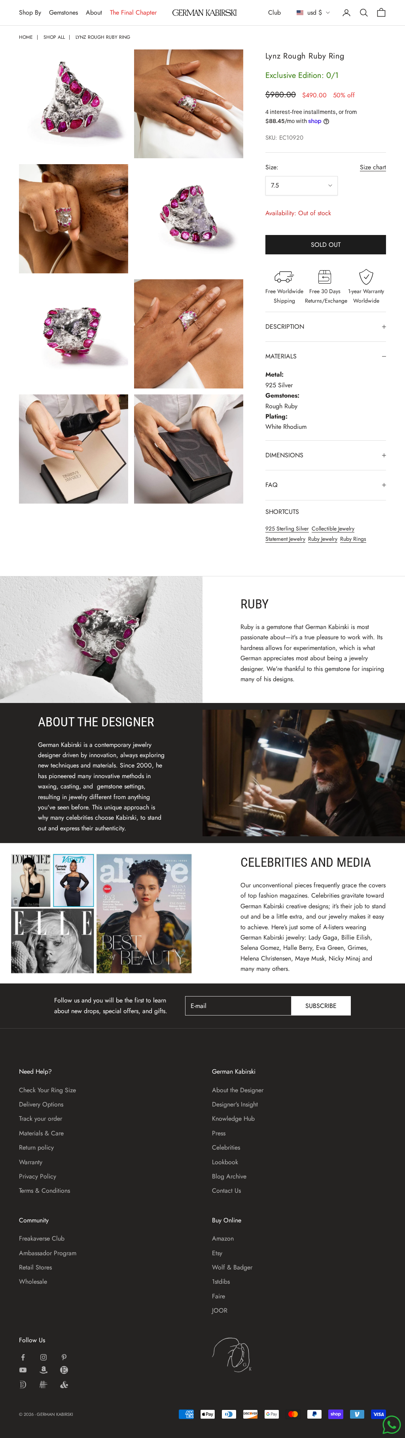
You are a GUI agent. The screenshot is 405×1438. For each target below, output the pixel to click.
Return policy (36, 1147)
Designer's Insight (235, 1104)
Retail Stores (35, 1267)
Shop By (30, 12)
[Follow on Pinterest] (64, 1357)
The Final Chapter (133, 12)
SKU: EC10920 (284, 137)
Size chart (373, 167)
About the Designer (237, 1090)
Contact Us (226, 1190)
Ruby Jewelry (322, 539)
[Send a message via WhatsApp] (391, 1424)
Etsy (217, 1253)
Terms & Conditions (44, 1190)
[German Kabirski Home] (256, 1355)
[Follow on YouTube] (23, 1370)
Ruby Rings (353, 539)
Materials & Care (41, 1133)
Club (274, 12)
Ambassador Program (47, 1253)
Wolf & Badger (232, 1267)
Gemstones (63, 12)
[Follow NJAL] (43, 1384)
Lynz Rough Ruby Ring (103, 37)
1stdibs (221, 1281)
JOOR (219, 1310)
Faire (218, 1296)
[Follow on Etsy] (64, 1370)
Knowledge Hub (233, 1118)
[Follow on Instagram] (43, 1357)
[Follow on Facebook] (23, 1357)
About (94, 12)
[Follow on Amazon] (43, 1370)
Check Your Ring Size (47, 1090)
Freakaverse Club (41, 1238)
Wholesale (33, 1281)
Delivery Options (41, 1104)
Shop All (54, 37)
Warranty (30, 1162)
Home (26, 37)
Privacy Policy (37, 1176)
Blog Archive (229, 1176)
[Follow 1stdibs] (23, 1385)
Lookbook (225, 1162)
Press (218, 1133)
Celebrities (226, 1147)
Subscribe (321, 1005)
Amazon (223, 1238)
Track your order (40, 1118)
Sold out (326, 244)
